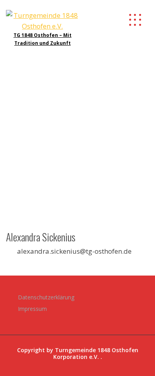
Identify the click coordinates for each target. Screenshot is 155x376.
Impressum (32, 308)
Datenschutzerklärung (46, 297)
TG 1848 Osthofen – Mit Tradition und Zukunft (43, 39)
